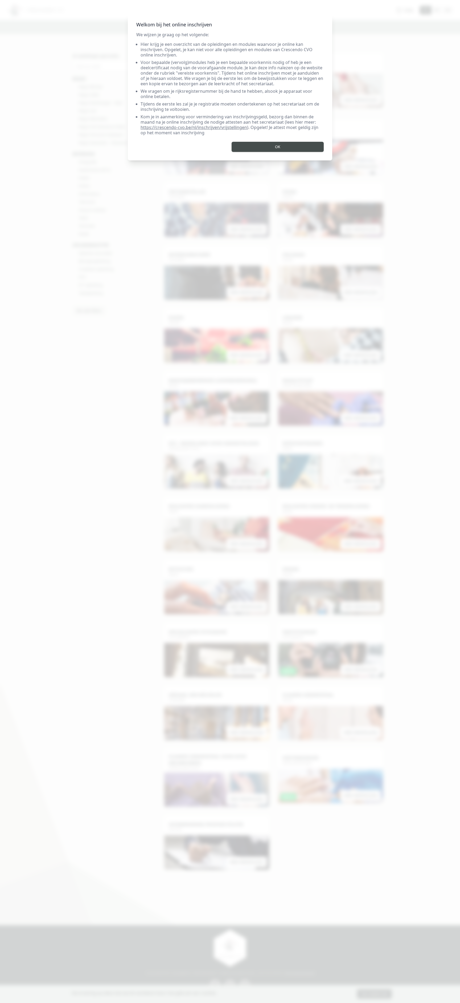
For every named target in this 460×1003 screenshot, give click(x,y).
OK (277, 146)
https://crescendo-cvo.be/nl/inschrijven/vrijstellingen (194, 127)
